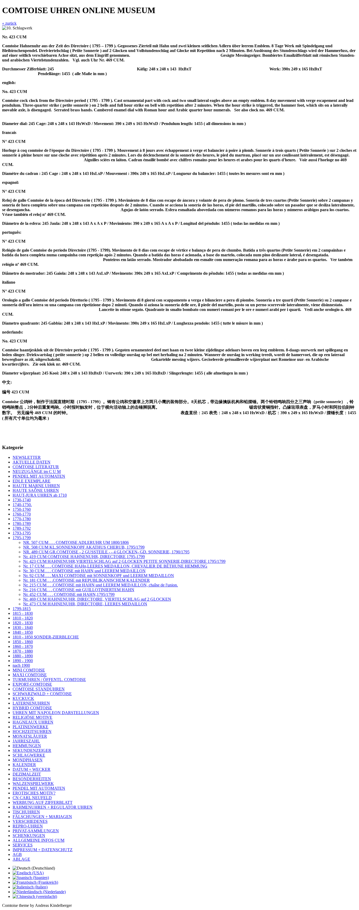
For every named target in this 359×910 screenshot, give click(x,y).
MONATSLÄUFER (30, 736)
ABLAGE (21, 859)
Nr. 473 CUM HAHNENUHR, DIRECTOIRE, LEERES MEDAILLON (85, 604)
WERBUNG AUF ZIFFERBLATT (43, 802)
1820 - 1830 (23, 623)
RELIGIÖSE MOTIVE (32, 717)
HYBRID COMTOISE (32, 708)
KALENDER (24, 764)
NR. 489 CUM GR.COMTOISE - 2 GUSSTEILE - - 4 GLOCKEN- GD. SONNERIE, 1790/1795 (106, 552)
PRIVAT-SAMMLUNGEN (36, 831)
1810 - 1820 (23, 618)
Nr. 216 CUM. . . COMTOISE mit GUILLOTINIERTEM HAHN (78, 589)
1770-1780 (22, 519)
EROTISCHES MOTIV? (34, 793)
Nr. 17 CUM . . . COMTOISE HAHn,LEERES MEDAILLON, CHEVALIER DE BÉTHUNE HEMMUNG (115, 566)
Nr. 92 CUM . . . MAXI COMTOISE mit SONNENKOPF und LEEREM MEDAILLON (98, 575)
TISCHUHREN (26, 812)
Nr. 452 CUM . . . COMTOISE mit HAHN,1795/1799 (69, 594)
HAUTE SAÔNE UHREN (36, 490)
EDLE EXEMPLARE (31, 481)
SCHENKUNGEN (29, 835)
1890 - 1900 (23, 660)
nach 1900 (21, 665)
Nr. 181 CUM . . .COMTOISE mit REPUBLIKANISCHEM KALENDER (86, 580)
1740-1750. (22, 504)
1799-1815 (22, 608)
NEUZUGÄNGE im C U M (37, 471)
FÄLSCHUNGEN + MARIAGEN (42, 816)
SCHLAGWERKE (29, 755)
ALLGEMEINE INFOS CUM (38, 840)
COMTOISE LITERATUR (36, 467)
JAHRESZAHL (26, 741)
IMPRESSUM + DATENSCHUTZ (43, 849)
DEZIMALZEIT (27, 774)
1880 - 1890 (23, 656)
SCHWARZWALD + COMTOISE (42, 693)
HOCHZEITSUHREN (32, 731)
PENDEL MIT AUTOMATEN (39, 476)
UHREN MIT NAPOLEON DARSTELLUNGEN (56, 712)
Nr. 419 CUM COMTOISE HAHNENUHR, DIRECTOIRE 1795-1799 (84, 556)
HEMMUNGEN (27, 745)
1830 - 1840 (23, 627)
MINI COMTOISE (29, 670)
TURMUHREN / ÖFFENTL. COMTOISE (49, 679)
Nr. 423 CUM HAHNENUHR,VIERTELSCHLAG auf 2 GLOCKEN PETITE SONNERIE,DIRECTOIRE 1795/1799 (124, 561)
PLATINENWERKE (30, 727)
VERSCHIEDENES (30, 821)
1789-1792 (22, 528)
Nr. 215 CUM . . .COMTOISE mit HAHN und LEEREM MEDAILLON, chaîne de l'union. (100, 585)
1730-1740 (22, 500)
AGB (17, 854)
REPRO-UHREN (28, 826)
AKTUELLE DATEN (31, 462)
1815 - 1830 (23, 613)
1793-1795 (22, 533)
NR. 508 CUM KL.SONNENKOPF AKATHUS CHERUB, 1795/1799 (84, 547)
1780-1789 (22, 523)
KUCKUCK (23, 698)
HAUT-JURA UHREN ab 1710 (40, 495)
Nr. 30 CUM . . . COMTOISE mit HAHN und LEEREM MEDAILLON (84, 571)
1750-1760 (22, 509)
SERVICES (23, 845)
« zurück (9, 23)
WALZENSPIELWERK (33, 783)
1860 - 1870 (23, 646)
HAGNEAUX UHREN (33, 722)
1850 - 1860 (23, 641)
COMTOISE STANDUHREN (39, 689)
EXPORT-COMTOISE (32, 684)
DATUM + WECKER (31, 769)
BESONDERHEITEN (32, 779)
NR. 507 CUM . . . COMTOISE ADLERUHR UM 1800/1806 (76, 542)
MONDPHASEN (28, 760)
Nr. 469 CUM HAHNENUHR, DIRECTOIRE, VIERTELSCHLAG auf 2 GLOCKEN (97, 599)
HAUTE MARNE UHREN (36, 485)
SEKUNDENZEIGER (32, 750)
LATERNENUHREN (31, 703)
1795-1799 (22, 537)
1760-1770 (22, 514)
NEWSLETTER (27, 457)
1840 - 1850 (23, 632)
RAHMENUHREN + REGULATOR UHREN (53, 807)
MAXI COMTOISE (30, 675)
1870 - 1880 (23, 651)
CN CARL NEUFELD (32, 797)
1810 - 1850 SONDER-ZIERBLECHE (46, 637)
